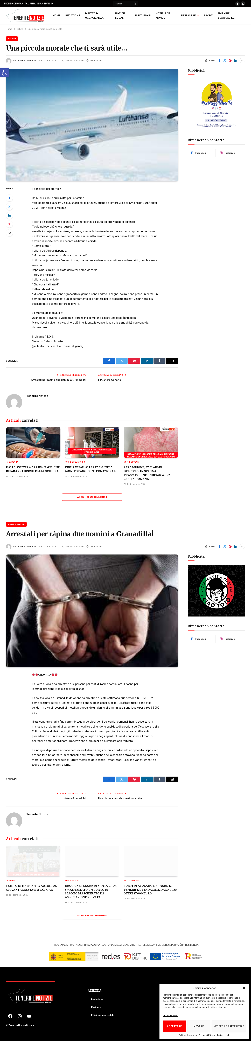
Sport (208, 15)
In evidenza (12, 462)
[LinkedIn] (9, 215)
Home (56, 15)
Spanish (48, 3)
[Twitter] (9, 206)
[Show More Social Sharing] (242, 60)
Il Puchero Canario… (110, 379)
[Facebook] (9, 198)
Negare (198, 1026)
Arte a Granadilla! (75, 798)
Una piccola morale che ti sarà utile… (121, 798)
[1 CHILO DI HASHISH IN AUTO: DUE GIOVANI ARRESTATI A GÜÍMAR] (33, 861)
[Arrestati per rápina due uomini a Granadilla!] (92, 610)
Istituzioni (143, 15)
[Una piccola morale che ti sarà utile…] (92, 125)
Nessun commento (75, 60)
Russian (38, 3)
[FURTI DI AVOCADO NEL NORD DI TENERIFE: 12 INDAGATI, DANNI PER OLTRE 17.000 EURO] (151, 861)
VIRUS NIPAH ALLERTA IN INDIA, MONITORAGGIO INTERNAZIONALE (91, 469)
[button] (4, 72)
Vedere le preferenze (229, 1026)
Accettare (174, 1026)
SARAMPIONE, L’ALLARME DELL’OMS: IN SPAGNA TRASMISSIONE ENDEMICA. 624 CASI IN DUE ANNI (147, 473)
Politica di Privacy (207, 1035)
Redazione (72, 15)
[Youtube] (29, 1016)
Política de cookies (188, 1035)
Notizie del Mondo (164, 15)
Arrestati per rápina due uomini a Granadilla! (58, 379)
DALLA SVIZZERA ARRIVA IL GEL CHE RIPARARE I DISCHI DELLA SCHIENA (33, 469)
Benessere (188, 15)
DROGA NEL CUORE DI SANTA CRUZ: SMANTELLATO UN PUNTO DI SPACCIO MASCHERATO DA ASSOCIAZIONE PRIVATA (91, 891)
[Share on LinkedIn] (235, 60)
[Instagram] (19, 1016)
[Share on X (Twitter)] (224, 60)
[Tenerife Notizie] (25, 15)
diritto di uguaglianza (94, 15)
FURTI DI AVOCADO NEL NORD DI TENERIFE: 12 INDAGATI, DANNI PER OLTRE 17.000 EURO (150, 889)
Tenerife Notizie (24, 60)
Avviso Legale (223, 1035)
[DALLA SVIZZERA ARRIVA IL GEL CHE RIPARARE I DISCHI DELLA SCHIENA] (33, 442)
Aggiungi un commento (92, 497)
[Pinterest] (9, 224)
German (18, 3)
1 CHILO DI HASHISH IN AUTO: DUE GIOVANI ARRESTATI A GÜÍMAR (31, 887)
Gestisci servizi (170, 1015)
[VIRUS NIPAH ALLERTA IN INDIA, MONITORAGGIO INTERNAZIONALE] (92, 442)
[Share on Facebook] (219, 60)
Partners (96, 1007)
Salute (12, 38)
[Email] (9, 232)
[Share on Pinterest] (230, 60)
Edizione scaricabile (226, 15)
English (8, 3)
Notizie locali (120, 15)
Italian (28, 3)
